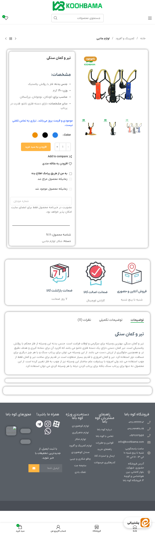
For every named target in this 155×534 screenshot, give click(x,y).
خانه (142, 38)
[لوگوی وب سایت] (77, 6)
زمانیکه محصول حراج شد (53, 179)
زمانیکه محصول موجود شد (51, 189)
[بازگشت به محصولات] (10, 38)
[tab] (137, 320)
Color (67, 135)
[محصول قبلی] (15, 38)
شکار (59, 241)
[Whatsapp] (47, 431)
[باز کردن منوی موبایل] (150, 18)
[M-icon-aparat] (56, 424)
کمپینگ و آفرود (124, 38)
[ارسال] (33, 468)
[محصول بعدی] (5, 38)
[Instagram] (47, 424)
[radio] (55, 135)
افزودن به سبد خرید (36, 147)
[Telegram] (39, 424)
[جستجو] (55, 18)
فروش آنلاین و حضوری (132, 291)
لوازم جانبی (103, 38)
